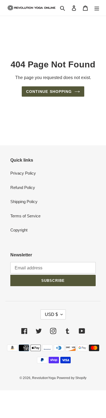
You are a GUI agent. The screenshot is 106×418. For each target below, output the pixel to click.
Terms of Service (25, 216)
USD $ (51, 314)
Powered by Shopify (71, 378)
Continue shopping (49, 91)
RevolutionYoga (44, 378)
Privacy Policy (23, 173)
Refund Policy (22, 187)
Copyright (18, 230)
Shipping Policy (24, 201)
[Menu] (96, 8)
